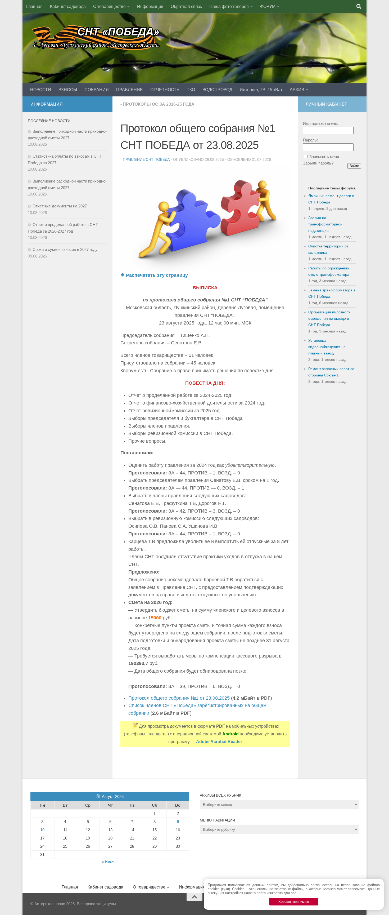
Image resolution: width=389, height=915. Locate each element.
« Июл (108, 862)
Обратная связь (186, 6)
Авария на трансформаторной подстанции (325, 224)
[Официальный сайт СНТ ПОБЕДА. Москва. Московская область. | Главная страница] (96, 37)
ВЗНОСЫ (67, 89)
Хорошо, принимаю (293, 902)
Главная (34, 6)
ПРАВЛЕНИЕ (129, 89)
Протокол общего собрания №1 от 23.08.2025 (179, 698)
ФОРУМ (267, 6)
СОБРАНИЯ (96, 89)
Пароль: (310, 140)
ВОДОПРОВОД (217, 89)
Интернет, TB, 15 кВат (261, 89)
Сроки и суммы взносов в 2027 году (65, 249)
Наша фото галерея (229, 6)
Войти (354, 166)
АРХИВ (297, 89)
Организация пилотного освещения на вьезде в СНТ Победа (329, 318)
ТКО (191, 89)
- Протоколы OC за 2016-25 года (157, 104)
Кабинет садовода (68, 6)
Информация (150, 6)
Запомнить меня (324, 156)
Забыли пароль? (318, 163)
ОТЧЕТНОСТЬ (164, 89)
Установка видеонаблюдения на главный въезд (327, 346)
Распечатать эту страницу (156, 275)
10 (42, 830)
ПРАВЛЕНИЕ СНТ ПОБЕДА (146, 159)
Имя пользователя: (320, 123)
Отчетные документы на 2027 (60, 206)
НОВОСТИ (40, 89)
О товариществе (109, 6)
